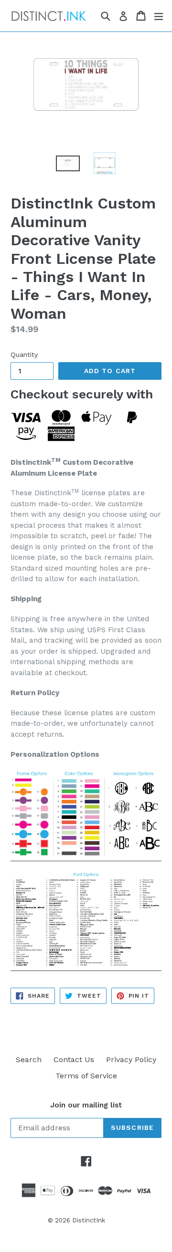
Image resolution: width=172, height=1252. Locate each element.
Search (29, 1059)
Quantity (24, 354)
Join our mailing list (86, 1105)
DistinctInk (88, 1220)
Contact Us (74, 1059)
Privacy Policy (131, 1059)
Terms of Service (86, 1075)
